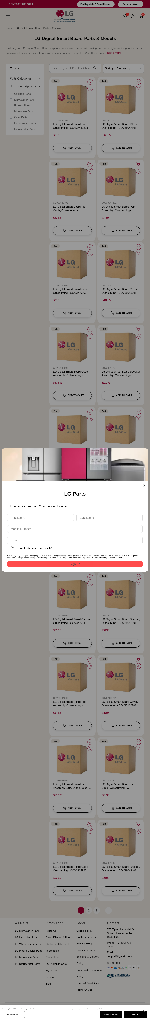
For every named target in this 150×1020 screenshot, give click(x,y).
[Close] (144, 1011)
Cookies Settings (13, 1014)
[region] (75, 1012)
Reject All (135, 1014)
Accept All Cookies (110, 1014)
